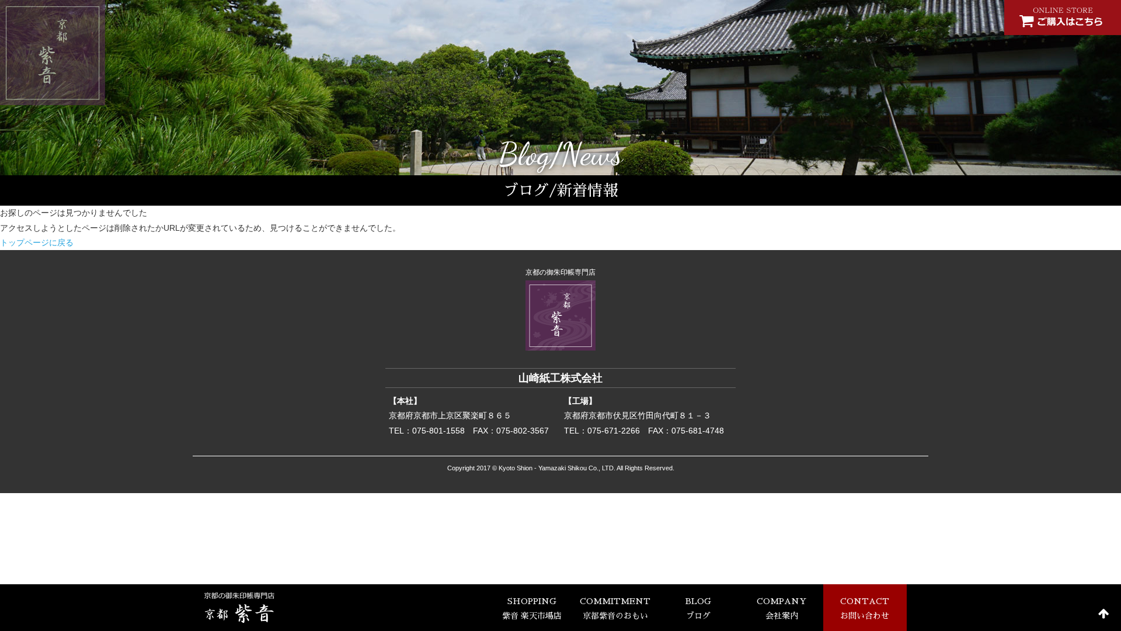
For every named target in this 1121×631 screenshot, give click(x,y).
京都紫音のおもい (615, 608)
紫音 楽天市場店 (532, 608)
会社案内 (781, 608)
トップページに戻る (37, 242)
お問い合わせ (864, 608)
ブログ (698, 608)
